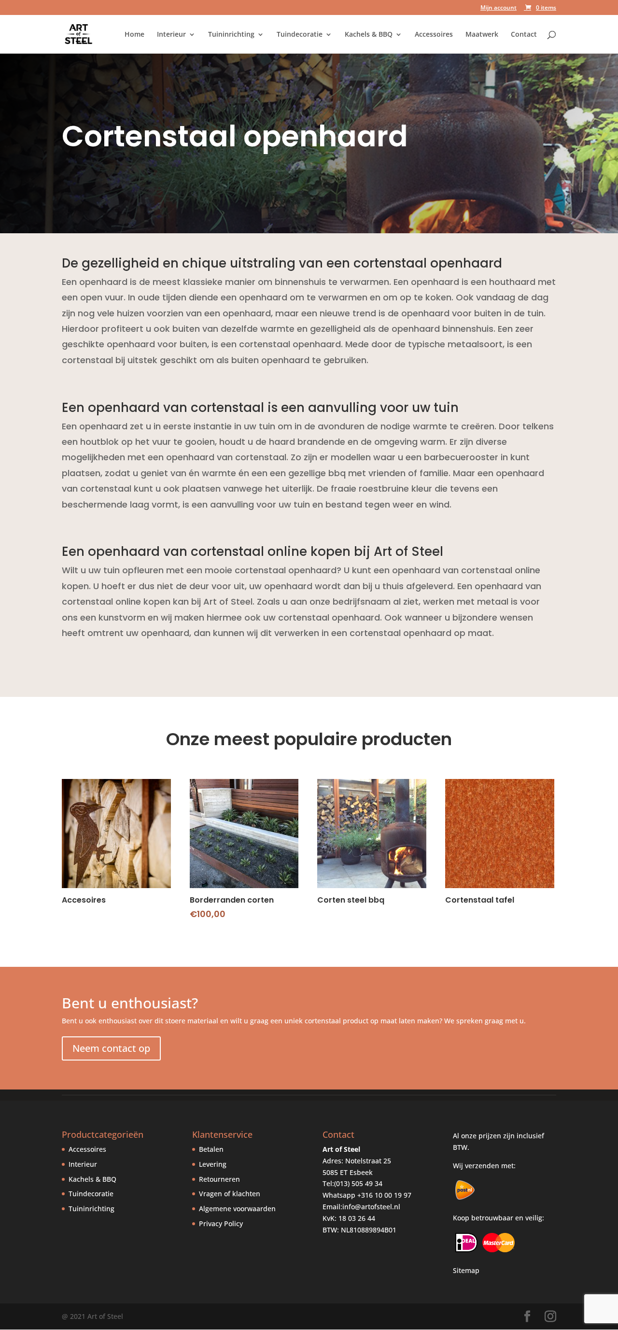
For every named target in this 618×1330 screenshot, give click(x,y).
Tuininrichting (231, 35)
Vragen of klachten (229, 1193)
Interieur (171, 35)
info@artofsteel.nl (371, 1206)
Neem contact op (111, 1048)
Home (134, 35)
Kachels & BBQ (369, 35)
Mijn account (498, 8)
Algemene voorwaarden (237, 1208)
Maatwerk (481, 35)
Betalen (211, 1149)
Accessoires (434, 35)
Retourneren (219, 1179)
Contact (524, 35)
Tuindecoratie (300, 35)
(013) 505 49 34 (358, 1183)
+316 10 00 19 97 (384, 1195)
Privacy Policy (221, 1223)
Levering (212, 1164)
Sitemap (466, 1270)
